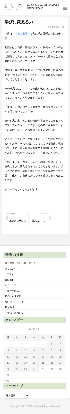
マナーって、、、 (14, 285)
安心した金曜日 (13, 296)
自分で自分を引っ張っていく (20, 263)
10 (8, 356)
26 (25, 369)
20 (34, 363)
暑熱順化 (9, 280)
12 (25, 356)
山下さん (9, 274)
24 (8, 369)
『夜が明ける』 (13, 291)
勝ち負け (9, 307)
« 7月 (6, 380)
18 (16, 363)
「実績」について (14, 313)
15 (51, 356)
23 (60, 363)
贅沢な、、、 (39, 220)
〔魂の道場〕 (22, 33)
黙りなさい (11, 268)
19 (25, 363)
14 (43, 356)
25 (16, 369)
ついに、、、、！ (14, 302)
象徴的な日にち (17, 220)
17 (8, 363)
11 (17, 356)
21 (43, 363)
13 (34, 356)
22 (51, 363)
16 (60, 356)
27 (34, 369)
